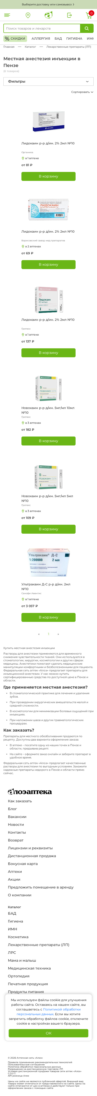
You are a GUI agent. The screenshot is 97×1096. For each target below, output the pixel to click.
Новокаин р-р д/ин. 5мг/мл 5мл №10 (47, 498)
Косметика (18, 937)
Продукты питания (26, 992)
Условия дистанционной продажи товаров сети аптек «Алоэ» (44, 1071)
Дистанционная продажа (32, 856)
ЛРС (12, 952)
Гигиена (74, 38)
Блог (12, 809)
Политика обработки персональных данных (34, 1067)
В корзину (48, 176)
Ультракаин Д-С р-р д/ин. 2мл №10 (45, 586)
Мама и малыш (22, 960)
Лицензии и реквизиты (30, 848)
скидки (15, 38)
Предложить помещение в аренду (41, 887)
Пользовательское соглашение (26, 1065)
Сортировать (80, 92)
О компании (19, 895)
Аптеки (15, 871)
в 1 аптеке (32, 158)
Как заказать (20, 801)
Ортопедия (19, 976)
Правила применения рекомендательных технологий (40, 1062)
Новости (16, 824)
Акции (14, 879)
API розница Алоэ (18, 1076)
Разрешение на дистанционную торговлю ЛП (35, 1069)
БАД (58, 38)
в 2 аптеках (33, 246)
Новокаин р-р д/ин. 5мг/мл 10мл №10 (47, 410)
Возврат (15, 840)
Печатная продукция (28, 984)
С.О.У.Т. (12, 1073)
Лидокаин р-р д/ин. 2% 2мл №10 (47, 143)
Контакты (17, 832)
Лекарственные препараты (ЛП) (38, 945)
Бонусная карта (23, 864)
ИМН (91, 38)
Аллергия (41, 38)
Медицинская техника (29, 968)
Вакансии (17, 817)
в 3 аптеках (33, 422)
